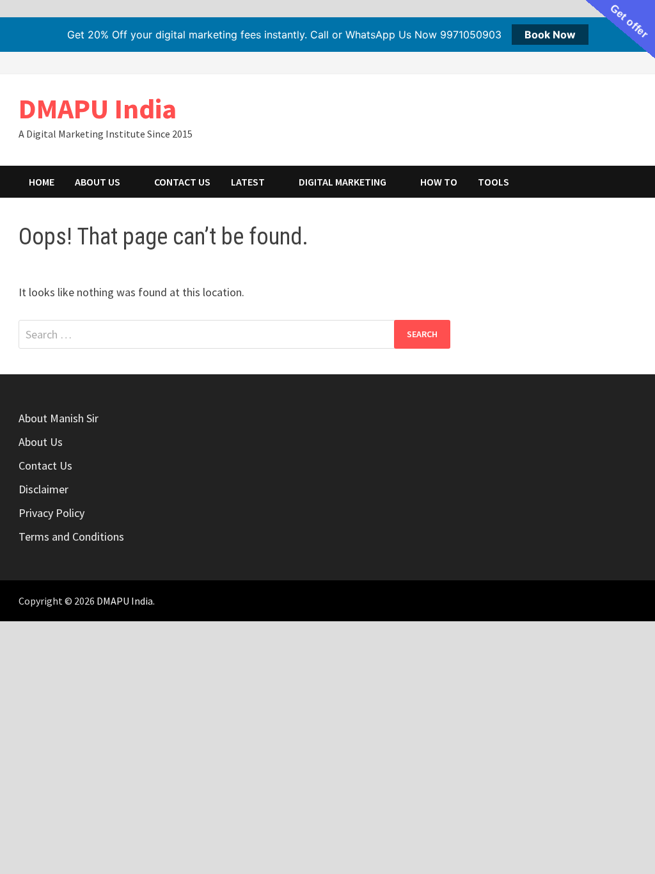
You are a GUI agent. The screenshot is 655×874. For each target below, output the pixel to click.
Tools (493, 181)
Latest (248, 181)
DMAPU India (98, 108)
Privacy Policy (51, 512)
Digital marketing (342, 181)
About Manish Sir (59, 418)
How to (438, 181)
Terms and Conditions (71, 536)
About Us (97, 181)
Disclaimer (43, 489)
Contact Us (182, 181)
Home (41, 181)
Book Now (550, 34)
